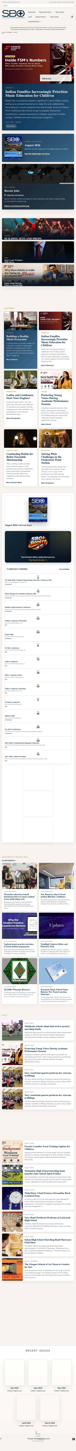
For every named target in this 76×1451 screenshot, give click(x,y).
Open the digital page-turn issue (37, 154)
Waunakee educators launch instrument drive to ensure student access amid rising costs (19, 896)
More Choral (46, 424)
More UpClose (12, 359)
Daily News (60, 12)
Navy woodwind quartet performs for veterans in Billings (48, 1074)
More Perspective (13, 418)
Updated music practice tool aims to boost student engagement (19, 945)
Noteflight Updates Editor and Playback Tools (54, 945)
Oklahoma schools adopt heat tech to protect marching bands (47, 1027)
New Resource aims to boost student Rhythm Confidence (53, 895)
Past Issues (54, 17)
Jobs (30, 17)
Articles (9, 1391)
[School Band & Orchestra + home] (13, 14)
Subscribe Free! (45, 12)
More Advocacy (47, 365)
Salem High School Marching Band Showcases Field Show (48, 1241)
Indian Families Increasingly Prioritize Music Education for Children (36, 93)
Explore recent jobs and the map (16, 206)
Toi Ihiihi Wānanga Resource (17, 989)
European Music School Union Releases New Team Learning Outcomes (54, 992)
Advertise (31, 12)
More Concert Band (14, 482)
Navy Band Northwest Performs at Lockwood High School (47, 1219)
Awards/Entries (33, 21)
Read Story (11, 126)
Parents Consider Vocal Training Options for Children (47, 1148)
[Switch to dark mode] (72, 16)
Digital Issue (18, 1391)
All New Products (8, 860)
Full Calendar (64, 569)
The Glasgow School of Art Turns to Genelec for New (47, 1265)
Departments (40, 17)
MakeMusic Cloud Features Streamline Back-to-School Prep (48, 1194)
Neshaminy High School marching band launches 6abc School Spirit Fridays (45, 1172)
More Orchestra (47, 483)
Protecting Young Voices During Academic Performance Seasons (46, 1050)
